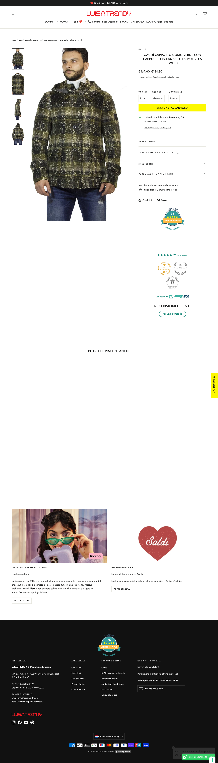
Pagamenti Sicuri (109, 678)
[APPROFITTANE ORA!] (158, 536)
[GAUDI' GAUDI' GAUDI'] (77, 134)
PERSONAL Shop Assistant (156, 173)
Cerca (104, 667)
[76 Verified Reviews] (172, 231)
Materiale (176, 92)
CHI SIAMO (137, 21)
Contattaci (76, 673)
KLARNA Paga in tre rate (159, 21)
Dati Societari (77, 678)
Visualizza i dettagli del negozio (157, 127)
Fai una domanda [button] (172, 314)
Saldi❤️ (78, 21)
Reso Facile (106, 689)
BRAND (124, 21)
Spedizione (158, 77)
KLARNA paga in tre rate (113, 673)
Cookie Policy (78, 689)
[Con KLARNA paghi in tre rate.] (59, 536)
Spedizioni (146, 164)
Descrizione (147, 141)
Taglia (143, 92)
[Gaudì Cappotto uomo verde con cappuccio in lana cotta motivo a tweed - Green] (13, 464)
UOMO (64, 21)
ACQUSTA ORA (21, 600)
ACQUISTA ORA (122, 589)
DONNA (50, 21)
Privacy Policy (78, 684)
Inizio (14, 39)
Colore (157, 92)
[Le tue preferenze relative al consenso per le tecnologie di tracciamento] (212, 760)
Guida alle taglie (109, 694)
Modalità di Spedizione (112, 684)
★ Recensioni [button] (214, 385)
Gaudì (142, 49)
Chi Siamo (76, 667)
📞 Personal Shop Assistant (102, 21)
